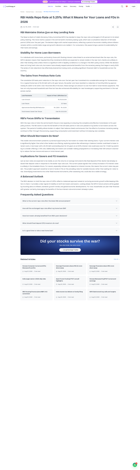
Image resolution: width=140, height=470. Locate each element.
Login (133, 6)
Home (22, 12)
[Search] (122, 6)
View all (116, 259)
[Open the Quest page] (127, 6)
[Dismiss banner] (136, 2)
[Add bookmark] (118, 27)
